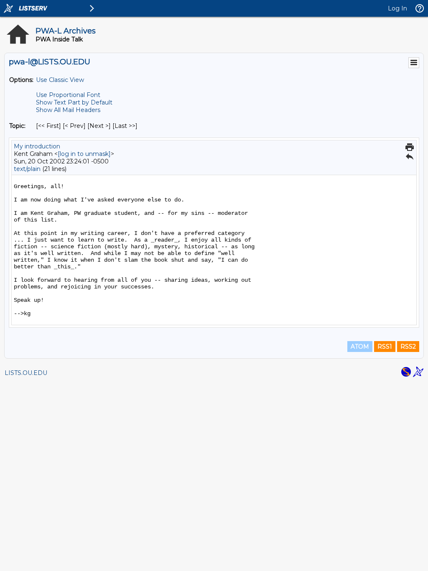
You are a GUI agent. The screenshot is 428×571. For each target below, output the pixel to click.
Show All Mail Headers (68, 110)
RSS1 (384, 346)
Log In (397, 8)
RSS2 (408, 346)
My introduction (37, 146)
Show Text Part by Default (74, 102)
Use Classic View (60, 80)
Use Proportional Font (68, 95)
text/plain (27, 169)
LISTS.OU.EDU (26, 373)
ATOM (360, 346)
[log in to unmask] (84, 154)
